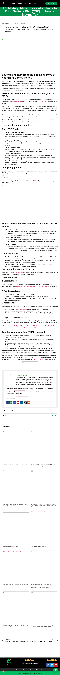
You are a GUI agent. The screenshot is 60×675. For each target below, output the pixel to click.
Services (13, 3)
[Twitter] (52, 665)
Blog (25, 3)
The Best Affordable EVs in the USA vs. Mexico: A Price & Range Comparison (15, 626)
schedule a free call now (39, 359)
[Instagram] (14, 402)
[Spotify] (10, 402)
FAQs (30, 3)
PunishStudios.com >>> (22, 396)
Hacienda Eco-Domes (19, 390)
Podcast (20, 3)
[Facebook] (7, 402)
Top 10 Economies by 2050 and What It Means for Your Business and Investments (15, 545)
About (35, 3)
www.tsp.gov (23, 309)
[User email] (28, 402)
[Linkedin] (21, 402)
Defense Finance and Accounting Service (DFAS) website (31, 286)
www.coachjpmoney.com (13, 398)
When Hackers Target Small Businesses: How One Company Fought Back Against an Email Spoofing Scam (43, 506)
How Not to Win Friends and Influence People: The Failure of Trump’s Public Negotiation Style (43, 625)
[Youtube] (18, 402)
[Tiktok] (25, 402)
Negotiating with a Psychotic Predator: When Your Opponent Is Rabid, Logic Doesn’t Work (43, 465)
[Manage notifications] (3, 671)
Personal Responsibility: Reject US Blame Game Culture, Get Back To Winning (43, 545)
